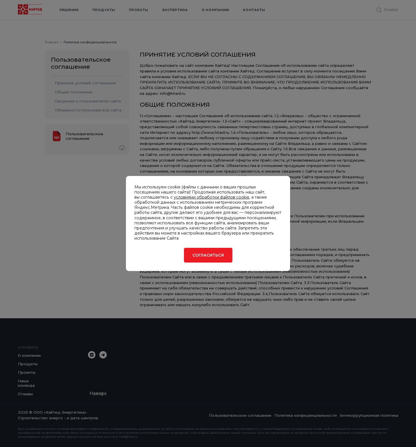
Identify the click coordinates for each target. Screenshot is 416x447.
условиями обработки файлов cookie (211, 197)
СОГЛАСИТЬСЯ (208, 255)
